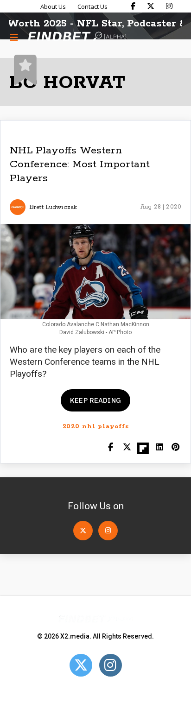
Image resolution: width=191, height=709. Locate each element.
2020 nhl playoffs (96, 426)
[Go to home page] (77, 37)
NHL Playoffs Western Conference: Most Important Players (80, 164)
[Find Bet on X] (150, 6)
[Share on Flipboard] (143, 448)
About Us (53, 6)
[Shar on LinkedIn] (159, 448)
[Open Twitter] (83, 530)
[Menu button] (14, 37)
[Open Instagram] (108, 530)
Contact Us (92, 6)
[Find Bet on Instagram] (169, 6)
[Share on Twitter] (127, 448)
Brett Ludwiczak (53, 207)
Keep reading (95, 400)
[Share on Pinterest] (175, 448)
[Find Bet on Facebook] (133, 6)
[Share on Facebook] (110, 448)
